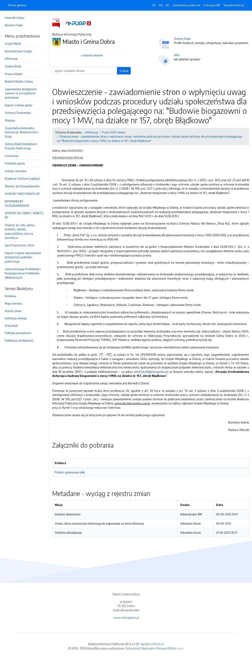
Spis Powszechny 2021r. (20, 245)
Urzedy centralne (16, 171)
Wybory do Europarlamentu (22, 186)
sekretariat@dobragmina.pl (151, 371)
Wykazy (10, 120)
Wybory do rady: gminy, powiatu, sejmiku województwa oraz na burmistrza (20, 231)
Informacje (11, 58)
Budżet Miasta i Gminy (19, 81)
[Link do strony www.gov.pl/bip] (58, 23)
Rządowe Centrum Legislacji (22, 178)
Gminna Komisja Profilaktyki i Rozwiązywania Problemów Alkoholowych (23, 273)
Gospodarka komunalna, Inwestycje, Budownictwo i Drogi (22, 132)
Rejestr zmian (13, 311)
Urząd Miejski (13, 43)
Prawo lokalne (14, 74)
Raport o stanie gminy (18, 105)
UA (154, 5)
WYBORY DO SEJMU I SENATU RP (24, 215)
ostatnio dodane (92, 55)
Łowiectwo (12, 156)
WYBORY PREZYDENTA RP (22, 194)
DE (167, 5)
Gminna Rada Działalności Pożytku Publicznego (21, 146)
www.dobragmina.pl (126, 617)
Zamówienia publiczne (186, 5)
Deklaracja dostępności (19, 340)
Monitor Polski (13, 25)
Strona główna (17, 5)
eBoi (177, 55)
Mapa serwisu (13, 303)
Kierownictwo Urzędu (18, 51)
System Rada (13, 66)
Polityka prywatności (18, 333)
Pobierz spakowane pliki (70, 472)
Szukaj (124, 71)
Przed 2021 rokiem (113, 132)
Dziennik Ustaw (14, 17)
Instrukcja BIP (212, 5)
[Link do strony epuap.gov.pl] (78, 23)
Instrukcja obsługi (15, 318)
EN (161, 5)
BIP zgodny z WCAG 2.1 (150, 644)
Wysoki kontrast (234, 5)
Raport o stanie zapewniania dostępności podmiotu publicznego (23, 257)
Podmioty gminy (15, 163)
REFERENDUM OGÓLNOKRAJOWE (17, 203)
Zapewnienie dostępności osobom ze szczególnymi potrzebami (21, 93)
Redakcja (10, 296)
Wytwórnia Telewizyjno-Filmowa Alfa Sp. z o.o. (154, 648)
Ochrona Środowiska (18, 112)
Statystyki (11, 325)
